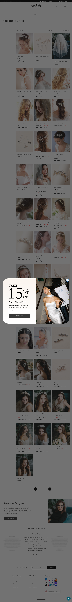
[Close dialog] (67, 280)
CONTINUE (19, 316)
